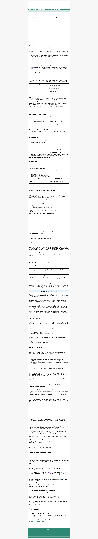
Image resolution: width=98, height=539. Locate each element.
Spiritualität (53, 9)
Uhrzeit (42, 521)
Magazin (30, 9)
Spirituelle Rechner (59, 9)
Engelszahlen (31, 67)
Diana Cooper (65, 77)
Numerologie (32, 54)
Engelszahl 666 (55, 291)
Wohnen (30, 532)
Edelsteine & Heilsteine (41, 9)
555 (30, 91)
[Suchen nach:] (65, 12)
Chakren (34, 9)
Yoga (48, 9)
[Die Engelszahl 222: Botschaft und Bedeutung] (49, 44)
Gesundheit (30, 534)
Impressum (30, 531)
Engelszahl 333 (32, 449)
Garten (30, 533)
